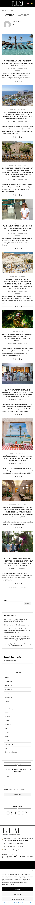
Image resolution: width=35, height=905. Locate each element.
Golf (6, 748)
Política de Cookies (8, 902)
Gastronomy (8, 697)
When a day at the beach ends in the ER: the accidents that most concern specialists (17, 228)
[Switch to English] (28, 3)
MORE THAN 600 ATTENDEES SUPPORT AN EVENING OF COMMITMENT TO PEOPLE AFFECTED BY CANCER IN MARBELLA (17, 337)
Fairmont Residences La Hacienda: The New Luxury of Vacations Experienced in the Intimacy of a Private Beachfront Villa (17, 115)
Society (7, 736)
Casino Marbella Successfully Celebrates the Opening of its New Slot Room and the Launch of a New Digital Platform (17, 562)
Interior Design (9, 709)
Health (7, 701)
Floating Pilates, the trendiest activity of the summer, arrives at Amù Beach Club (17, 63)
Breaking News (9, 744)
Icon (6, 705)
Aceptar (17, 889)
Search (5, 600)
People (7, 720)
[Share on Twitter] (17, 81)
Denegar (17, 894)
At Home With (9, 689)
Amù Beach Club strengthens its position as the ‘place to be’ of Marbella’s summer (17, 458)
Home (4, 10)
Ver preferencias (17, 899)
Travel (6, 728)
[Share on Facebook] (15, 81)
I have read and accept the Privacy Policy (15, 789)
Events (7, 677)
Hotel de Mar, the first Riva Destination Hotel (16, 625)
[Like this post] (13, 81)
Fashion (7, 693)
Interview (7, 713)
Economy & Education (11, 752)
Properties (8, 724)
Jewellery (7, 716)
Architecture (8, 681)
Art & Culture (8, 685)
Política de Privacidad (19, 902)
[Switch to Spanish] (31, 3)
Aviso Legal (28, 902)
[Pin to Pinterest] (19, 81)
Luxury (7, 732)
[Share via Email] (21, 81)
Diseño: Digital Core (7, 858)
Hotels (7, 740)
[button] (32, 871)
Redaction (17, 22)
